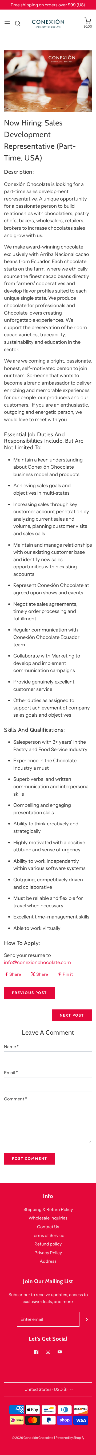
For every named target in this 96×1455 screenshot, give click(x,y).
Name (11, 1046)
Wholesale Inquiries (48, 1218)
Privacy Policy (48, 1252)
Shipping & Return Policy (48, 1209)
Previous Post (29, 992)
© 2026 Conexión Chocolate (33, 1438)
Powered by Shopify (69, 1438)
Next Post (72, 1015)
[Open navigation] (7, 23)
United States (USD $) (47, 1389)
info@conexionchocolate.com (37, 962)
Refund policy (48, 1244)
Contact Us (48, 1226)
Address (48, 1261)
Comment (15, 1098)
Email (11, 1072)
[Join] (86, 1319)
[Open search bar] (19, 23)
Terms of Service (48, 1235)
